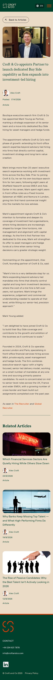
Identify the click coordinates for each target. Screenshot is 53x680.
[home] (8, 5)
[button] (39, 6)
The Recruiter (21, 403)
